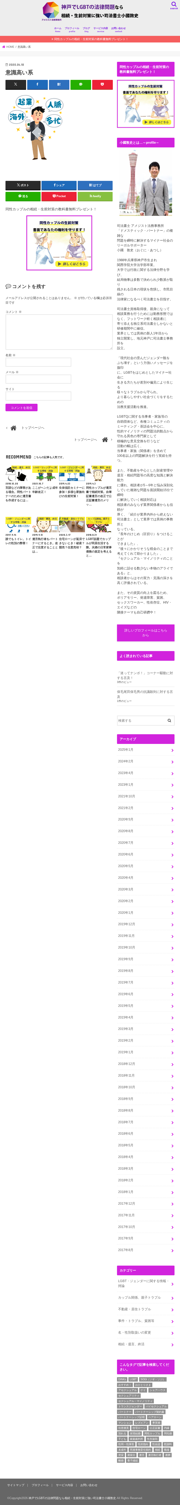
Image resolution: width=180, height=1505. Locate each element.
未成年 (122, 1449)
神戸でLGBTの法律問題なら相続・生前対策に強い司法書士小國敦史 (72, 1498)
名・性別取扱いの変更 (134, 1332)
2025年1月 (125, 749)
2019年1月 (125, 1052)
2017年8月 (125, 1250)
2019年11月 (126, 936)
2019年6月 (125, 994)
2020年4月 (125, 877)
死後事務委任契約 (140, 1449)
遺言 (141, 1455)
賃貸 (121, 1455)
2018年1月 (125, 1192)
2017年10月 (126, 1227)
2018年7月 (125, 1122)
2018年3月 (125, 1168)
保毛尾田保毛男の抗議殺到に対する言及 (145, 694)
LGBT (133, 1379)
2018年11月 (126, 1075)
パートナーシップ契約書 (149, 1411)
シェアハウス (158, 1390)
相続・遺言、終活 (131, 1344)
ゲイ (143, 1390)
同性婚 (168, 1433)
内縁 (166, 1428)
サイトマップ (15, 1485)
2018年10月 (126, 1087)
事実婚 (156, 1422)
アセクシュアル (127, 1390)
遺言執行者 (154, 1455)
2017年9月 (125, 1238)
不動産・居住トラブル (134, 1309)
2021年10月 (126, 796)
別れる (122, 1433)
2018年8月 (125, 1110)
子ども (122, 1439)
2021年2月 (125, 808)
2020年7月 (125, 842)
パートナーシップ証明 (131, 1417)
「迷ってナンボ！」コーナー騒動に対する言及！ (145, 675)
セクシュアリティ (128, 1395)
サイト (10, 389)
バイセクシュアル (156, 1406)
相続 (157, 1449)
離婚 (121, 1460)
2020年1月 (125, 912)
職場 (166, 1449)
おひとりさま (143, 1384)
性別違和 (152, 1439)
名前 (10, 355)
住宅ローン (139, 1428)
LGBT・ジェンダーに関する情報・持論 (143, 1283)
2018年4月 (125, 1157)
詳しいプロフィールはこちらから (145, 633)
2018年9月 (125, 1099)
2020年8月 (125, 831)
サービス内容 (101, 30)
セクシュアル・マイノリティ (135, 1401)
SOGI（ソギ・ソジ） (152, 1379)
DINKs (122, 1379)
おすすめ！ (124, 1384)
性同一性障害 (126, 1444)
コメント (13, 312)
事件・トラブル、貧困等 (136, 1321)
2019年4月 (125, 1017)
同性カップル (152, 1433)
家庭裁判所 (136, 1439)
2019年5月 (125, 1006)
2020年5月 (125, 866)
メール (12, 372)
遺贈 (167, 1455)
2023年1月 (125, 784)
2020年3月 (125, 889)
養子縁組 (132, 1460)
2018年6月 (125, 1133)
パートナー (124, 1411)
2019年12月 (126, 924)
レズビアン (141, 1422)
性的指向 (143, 1444)
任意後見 (123, 1428)
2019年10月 (126, 947)
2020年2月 (125, 901)
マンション (124, 1422)
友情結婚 (135, 1433)
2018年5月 (125, 1145)
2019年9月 (125, 959)
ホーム (57, 30)
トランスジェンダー (130, 1406)
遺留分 (131, 1455)
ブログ (86, 30)
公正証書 (155, 1428)
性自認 (156, 1444)
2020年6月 (125, 854)
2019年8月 (125, 971)
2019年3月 (125, 1029)
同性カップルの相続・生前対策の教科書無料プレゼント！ (91, 39)
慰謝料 (168, 1444)
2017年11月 (126, 1215)
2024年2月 (125, 761)
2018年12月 (126, 1064)
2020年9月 (125, 819)
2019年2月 (125, 1040)
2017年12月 (126, 1203)
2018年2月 (125, 1180)
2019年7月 (125, 982)
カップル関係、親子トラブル (139, 1297)
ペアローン (155, 1417)
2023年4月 (125, 773)
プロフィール (72, 30)
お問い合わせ (118, 30)
